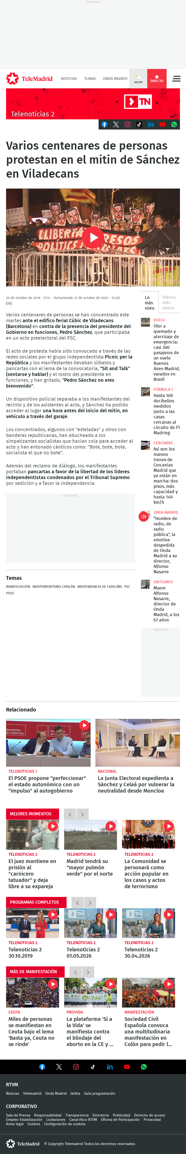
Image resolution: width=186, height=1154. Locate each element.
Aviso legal (14, 1124)
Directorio (101, 1115)
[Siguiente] (83, 814)
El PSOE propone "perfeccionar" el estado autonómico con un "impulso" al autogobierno (48, 742)
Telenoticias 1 (22, 771)
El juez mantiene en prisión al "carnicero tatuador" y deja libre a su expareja (32, 835)
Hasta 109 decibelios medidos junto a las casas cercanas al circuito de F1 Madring (145, 391)
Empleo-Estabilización (24, 1120)
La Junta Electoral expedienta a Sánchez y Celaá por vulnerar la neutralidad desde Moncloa (137, 742)
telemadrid (22, 1143)
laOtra (75, 1093)
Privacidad (152, 1120)
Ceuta (14, 1012)
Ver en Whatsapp (144, 1067)
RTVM (12, 1084)
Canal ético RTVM (83, 1120)
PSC (127, 586)
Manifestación (18, 586)
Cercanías (163, 443)
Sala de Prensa (18, 1115)
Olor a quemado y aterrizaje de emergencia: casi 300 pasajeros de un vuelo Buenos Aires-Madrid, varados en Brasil (145, 322)
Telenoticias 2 (23, 854)
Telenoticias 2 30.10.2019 (32, 923)
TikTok (139, 124)
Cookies (33, 1124)
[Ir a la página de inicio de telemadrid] (29, 79)
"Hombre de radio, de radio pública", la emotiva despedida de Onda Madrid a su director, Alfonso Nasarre (145, 514)
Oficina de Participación (120, 1120)
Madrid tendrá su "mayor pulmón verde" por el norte (90, 835)
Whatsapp (174, 124)
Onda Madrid (115, 79)
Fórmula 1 (163, 389)
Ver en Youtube (127, 1067)
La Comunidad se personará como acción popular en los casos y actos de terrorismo (148, 835)
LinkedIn (151, 124)
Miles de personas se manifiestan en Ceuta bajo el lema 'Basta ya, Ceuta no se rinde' (32, 993)
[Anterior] (70, 814)
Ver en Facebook (42, 1068)
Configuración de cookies (64, 1124)
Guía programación (99, 1093)
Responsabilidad (48, 1115)
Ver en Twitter (59, 1068)
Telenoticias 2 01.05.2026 (90, 923)
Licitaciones (55, 1120)
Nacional (107, 771)
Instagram (127, 124)
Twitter (116, 124)
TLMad (90, 79)
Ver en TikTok (93, 1068)
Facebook (104, 124)
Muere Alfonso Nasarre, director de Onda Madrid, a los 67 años (145, 584)
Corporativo (21, 1106)
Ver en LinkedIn (110, 1067)
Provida (75, 1012)
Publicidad (121, 1115)
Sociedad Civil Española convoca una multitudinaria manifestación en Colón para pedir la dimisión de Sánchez (148, 993)
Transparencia (77, 1115)
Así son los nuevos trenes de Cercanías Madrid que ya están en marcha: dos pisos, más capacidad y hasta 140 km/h (145, 445)
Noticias (69, 79)
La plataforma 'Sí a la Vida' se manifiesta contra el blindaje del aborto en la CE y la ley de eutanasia (90, 993)
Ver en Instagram (76, 1067)
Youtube (162, 124)
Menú (176, 78)
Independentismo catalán (53, 586)
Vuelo (159, 320)
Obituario (163, 582)
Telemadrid (32, 1093)
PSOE (10, 593)
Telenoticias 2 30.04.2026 (148, 923)
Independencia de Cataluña (99, 586)
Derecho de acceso (149, 1115)
